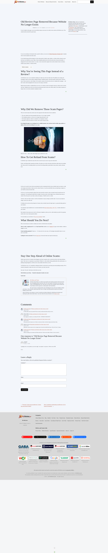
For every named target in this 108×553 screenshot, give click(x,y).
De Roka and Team (27, 308)
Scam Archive (52, 27)
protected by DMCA (70, 470)
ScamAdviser (72, 27)
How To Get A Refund (38, 216)
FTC (55, 207)
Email (22, 383)
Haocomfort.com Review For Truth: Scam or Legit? (41, 319)
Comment (23, 362)
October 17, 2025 (27, 343)
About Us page (56, 293)
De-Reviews (25, 420)
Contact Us (52, 226)
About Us (74, 31)
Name (22, 377)
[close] (54, 548)
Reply (22, 349)
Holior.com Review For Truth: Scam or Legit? (40, 308)
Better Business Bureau (48, 207)
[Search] (92, 1)
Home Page (38, 235)
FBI (53, 207)
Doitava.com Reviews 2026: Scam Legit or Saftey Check (42, 329)
